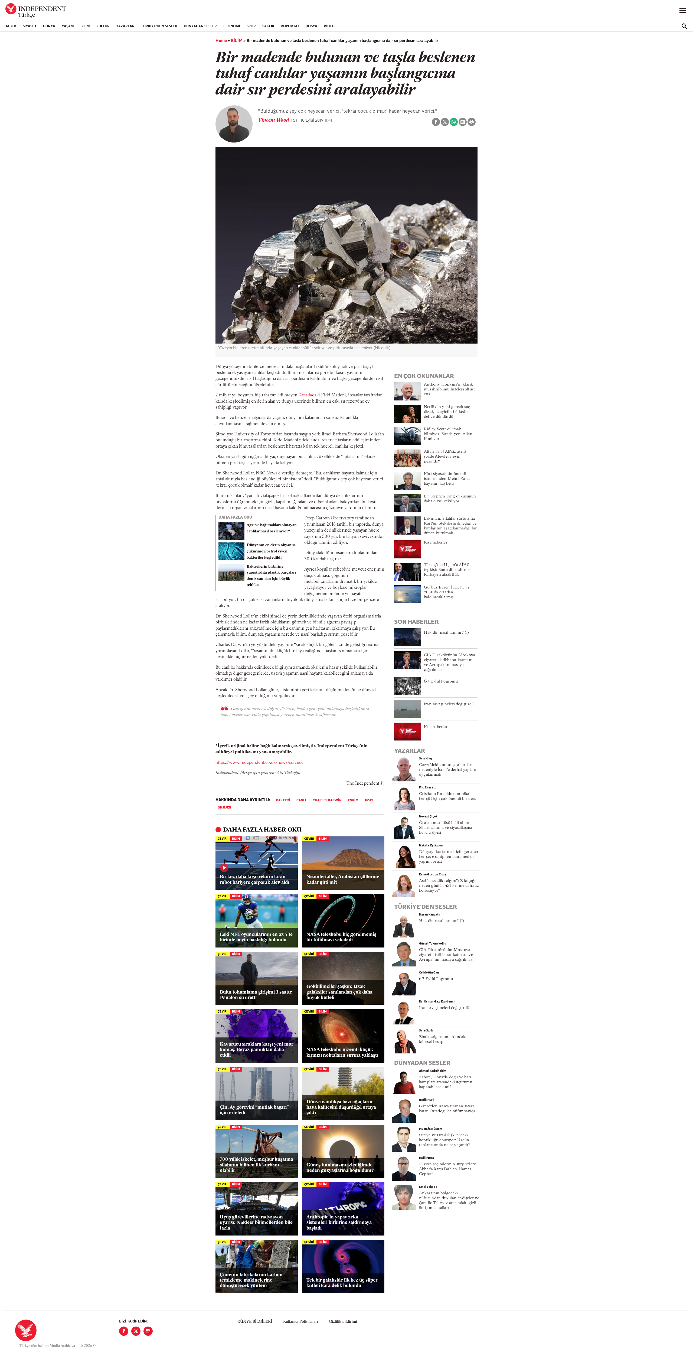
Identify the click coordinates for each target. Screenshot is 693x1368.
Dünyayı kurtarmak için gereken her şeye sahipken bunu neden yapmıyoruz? (448, 857)
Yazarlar (125, 26)
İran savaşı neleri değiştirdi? (449, 704)
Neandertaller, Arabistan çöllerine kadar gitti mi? (342, 880)
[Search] (684, 26)
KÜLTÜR (103, 26)
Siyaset (30, 26)
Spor (251, 26)
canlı (301, 800)
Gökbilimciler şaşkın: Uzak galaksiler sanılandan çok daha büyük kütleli (339, 992)
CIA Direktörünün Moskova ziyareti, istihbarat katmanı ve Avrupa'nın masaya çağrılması (446, 955)
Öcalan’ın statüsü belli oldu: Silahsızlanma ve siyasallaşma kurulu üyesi (445, 828)
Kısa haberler (435, 543)
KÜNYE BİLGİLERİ (254, 1322)
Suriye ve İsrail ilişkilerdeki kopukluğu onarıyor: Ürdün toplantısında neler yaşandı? (444, 1140)
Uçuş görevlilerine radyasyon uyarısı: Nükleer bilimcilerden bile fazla (256, 1223)
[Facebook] (123, 1331)
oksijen (224, 807)
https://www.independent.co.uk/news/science (259, 763)
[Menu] (682, 10)
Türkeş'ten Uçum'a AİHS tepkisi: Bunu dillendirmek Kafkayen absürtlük (448, 570)
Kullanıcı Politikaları (300, 1322)
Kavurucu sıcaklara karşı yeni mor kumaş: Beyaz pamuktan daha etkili (256, 1050)
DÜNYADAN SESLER (200, 26)
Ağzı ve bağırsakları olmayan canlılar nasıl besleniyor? (272, 528)
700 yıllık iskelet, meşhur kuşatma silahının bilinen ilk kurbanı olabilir (256, 1165)
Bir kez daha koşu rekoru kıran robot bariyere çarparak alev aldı (254, 880)
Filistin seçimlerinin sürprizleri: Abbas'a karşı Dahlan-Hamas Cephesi (447, 1169)
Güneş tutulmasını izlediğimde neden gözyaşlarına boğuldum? (340, 1168)
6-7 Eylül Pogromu (441, 682)
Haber (10, 26)
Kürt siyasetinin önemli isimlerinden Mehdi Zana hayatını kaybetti (447, 479)
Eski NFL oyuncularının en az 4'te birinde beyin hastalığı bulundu (256, 937)
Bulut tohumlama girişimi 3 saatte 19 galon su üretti (256, 995)
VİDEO (329, 26)
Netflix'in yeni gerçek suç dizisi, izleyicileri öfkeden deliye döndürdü (447, 412)
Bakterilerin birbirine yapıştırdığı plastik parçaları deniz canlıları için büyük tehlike (271, 576)
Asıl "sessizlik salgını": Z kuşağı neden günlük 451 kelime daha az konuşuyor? (449, 886)
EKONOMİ (231, 26)
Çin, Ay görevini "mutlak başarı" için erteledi (254, 1110)
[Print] (472, 122)
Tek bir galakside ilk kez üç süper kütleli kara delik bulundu (341, 1283)
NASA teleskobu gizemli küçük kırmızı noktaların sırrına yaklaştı (342, 1052)
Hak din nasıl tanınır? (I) (446, 633)
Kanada (305, 395)
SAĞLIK (268, 26)
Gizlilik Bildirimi (343, 1322)
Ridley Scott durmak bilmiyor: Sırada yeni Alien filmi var (448, 434)
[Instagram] (148, 1331)
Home (221, 41)
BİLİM (85, 26)
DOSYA (311, 26)
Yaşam (68, 26)
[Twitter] (135, 1331)
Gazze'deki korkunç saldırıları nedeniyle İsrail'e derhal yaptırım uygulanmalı (449, 770)
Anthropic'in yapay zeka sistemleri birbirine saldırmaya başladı (339, 1223)
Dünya (49, 26)
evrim (353, 800)
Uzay (369, 800)
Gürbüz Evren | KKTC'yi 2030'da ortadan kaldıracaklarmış (446, 592)
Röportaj (290, 26)
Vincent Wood (274, 120)
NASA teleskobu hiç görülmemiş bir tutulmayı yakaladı (341, 937)
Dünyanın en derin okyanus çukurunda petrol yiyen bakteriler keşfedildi (271, 551)
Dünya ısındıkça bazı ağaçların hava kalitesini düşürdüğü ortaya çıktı (341, 1107)
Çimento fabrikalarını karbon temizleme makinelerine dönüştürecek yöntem (251, 1280)
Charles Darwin (327, 800)
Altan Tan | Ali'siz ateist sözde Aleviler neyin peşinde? (445, 457)
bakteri (283, 800)
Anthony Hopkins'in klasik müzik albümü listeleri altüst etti (449, 389)
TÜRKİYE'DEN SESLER (159, 26)
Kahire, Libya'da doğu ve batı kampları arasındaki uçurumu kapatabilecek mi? (445, 1082)
